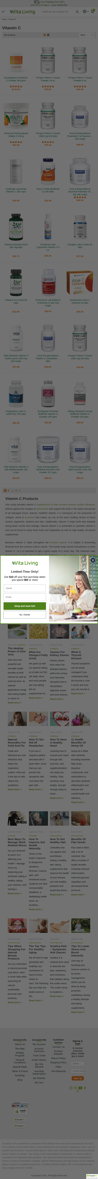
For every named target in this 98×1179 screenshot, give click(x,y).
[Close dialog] (92, 560)
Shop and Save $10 (24, 606)
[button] (92, 1176)
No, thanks (24, 614)
